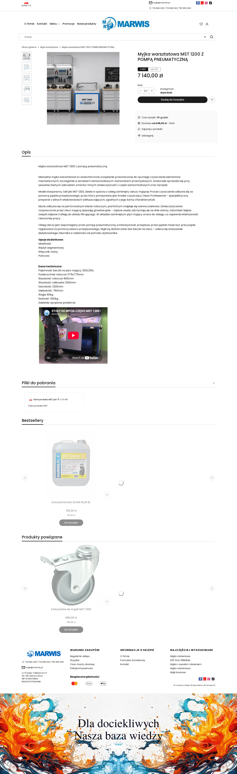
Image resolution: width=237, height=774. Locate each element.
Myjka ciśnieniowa (180, 656)
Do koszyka (71, 522)
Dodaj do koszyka (172, 100)
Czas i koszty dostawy (82, 664)
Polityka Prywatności (81, 668)
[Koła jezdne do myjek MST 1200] (71, 575)
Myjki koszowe (178, 672)
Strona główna (29, 47)
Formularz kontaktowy (132, 660)
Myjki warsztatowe (49, 47)
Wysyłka (74, 660)
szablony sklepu (182, 685)
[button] (211, 37)
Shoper (210, 685)
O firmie (124, 656)
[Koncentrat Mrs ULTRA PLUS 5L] (71, 464)
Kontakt (124, 664)
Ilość (140, 85)
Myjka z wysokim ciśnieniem (186, 664)
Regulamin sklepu (80, 656)
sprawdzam (118, 747)
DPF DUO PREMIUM (180, 660)
